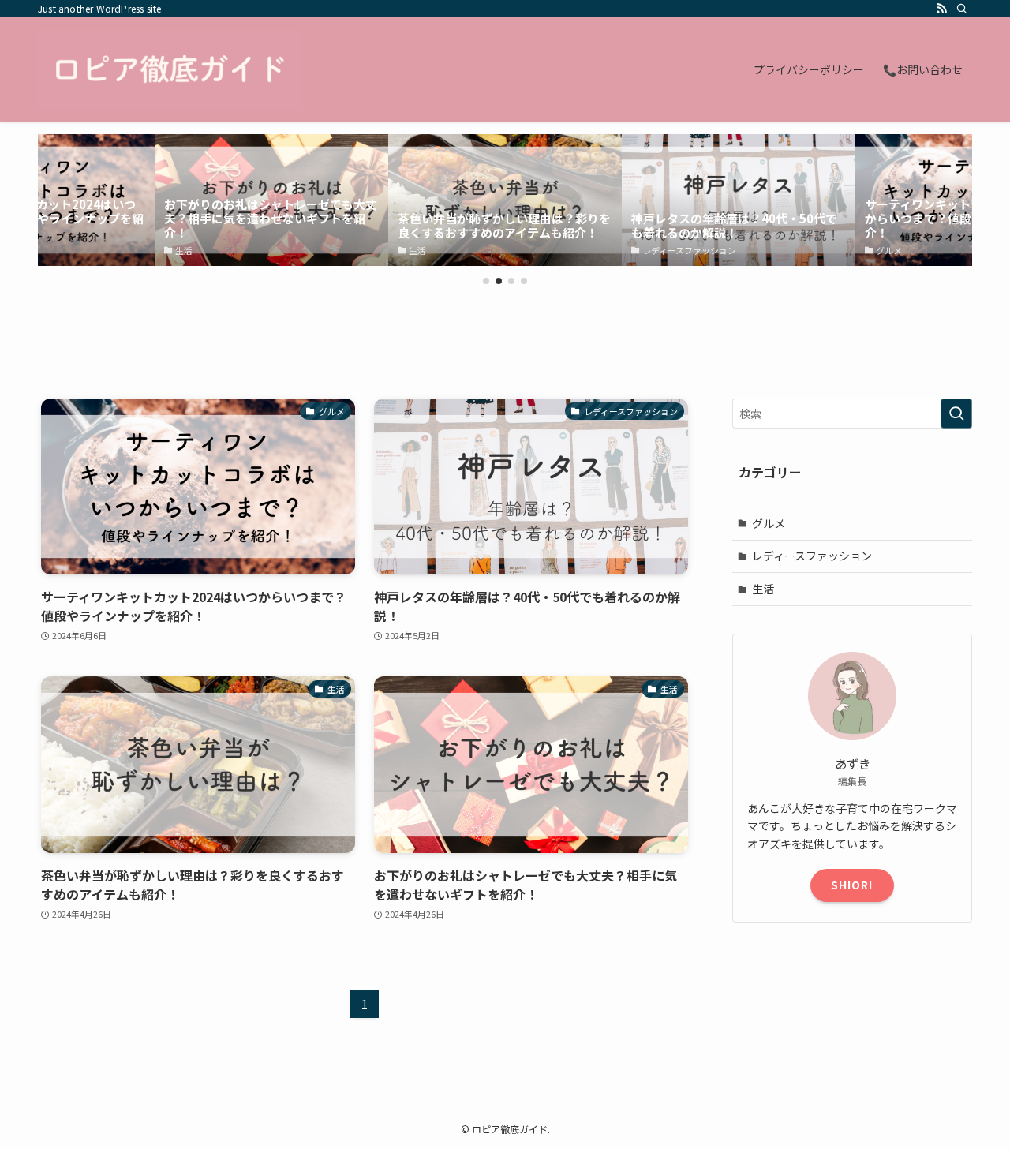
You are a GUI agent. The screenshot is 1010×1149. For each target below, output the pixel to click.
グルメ (768, 523)
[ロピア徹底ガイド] (169, 69)
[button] (486, 281)
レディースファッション (812, 555)
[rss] (941, 8)
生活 (763, 589)
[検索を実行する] (956, 414)
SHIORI (852, 885)
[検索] (962, 8)
